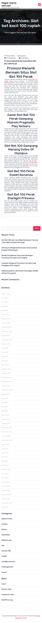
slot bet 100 (6, 551)
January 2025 (6, 373)
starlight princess (8, 561)
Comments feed (7, 594)
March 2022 (5, 482)
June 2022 (4, 474)
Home (19, 30)
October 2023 (5, 436)
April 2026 (4, 310)
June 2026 (4, 302)
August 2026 (5, 294)
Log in (3, 584)
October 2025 (5, 335)
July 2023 (4, 448)
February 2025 (6, 369)
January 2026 (6, 323)
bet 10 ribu (33, 161)
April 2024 (4, 411)
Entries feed (6, 589)
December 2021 (6, 494)
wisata (4, 572)
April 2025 (4, 361)
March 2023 (5, 465)
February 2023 (6, 469)
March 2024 (5, 415)
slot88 (4, 556)
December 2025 (6, 327)
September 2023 (7, 440)
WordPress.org (7, 600)
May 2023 (4, 457)
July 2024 (4, 398)
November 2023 (6, 432)
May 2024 (4, 407)
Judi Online (5, 535)
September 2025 (7, 340)
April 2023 (4, 461)
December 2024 (6, 377)
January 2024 (6, 423)
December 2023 (6, 428)
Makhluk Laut (6, 540)
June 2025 (4, 352)
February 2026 (6, 319)
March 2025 (5, 365)
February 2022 (6, 486)
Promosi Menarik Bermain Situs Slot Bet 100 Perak (20, 62)
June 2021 (4, 507)
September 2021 (6, 503)
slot (2, 545)
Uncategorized (11, 58)
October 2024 (5, 386)
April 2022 (4, 478)
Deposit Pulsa (6, 519)
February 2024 (6, 419)
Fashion (4, 524)
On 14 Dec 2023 (9, 56)
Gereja (4, 529)
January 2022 (6, 490)
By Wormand (21, 56)
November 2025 (6, 331)
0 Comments (24, 58)
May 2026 (4, 306)
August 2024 (5, 394)
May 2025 (4, 356)
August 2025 (5, 344)
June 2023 (4, 453)
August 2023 (5, 444)
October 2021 (5, 499)
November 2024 (6, 382)
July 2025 (4, 348)
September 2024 (7, 390)
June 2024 (4, 402)
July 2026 (4, 298)
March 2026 (5, 315)
